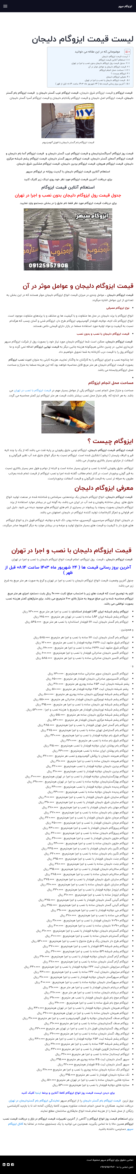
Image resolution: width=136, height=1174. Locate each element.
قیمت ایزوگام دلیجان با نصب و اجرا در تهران (105, 80)
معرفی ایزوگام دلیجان (116, 77)
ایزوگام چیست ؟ (118, 73)
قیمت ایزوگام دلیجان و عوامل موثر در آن (107, 66)
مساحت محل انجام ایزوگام (112, 70)
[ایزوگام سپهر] (125, 6)
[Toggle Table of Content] (126, 52)
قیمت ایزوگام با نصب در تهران (32, 390)
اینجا (38, 1092)
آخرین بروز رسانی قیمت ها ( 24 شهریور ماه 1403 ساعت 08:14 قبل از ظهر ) (90, 83)
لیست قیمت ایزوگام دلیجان (115, 56)
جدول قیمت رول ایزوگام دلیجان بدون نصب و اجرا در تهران (98, 63)
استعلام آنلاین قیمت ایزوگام (112, 60)
